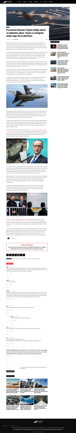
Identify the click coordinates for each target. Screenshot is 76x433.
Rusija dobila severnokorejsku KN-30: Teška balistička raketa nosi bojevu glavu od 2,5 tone (40, 407)
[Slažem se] (7, 273)
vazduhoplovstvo (37, 258)
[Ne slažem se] (11, 273)
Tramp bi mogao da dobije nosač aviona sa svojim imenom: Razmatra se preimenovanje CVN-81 (62, 62)
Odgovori (7, 276)
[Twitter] (3, 426)
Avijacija (11, 5)
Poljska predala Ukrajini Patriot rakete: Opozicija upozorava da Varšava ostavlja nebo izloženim (41, 390)
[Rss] (8, 426)
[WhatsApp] (13, 255)
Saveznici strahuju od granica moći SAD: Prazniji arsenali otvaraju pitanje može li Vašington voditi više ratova (12, 407)
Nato (20, 258)
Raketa (29, 258)
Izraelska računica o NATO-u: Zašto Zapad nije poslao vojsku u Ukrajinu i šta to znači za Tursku (27, 390)
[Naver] (10, 426)
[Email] (15, 255)
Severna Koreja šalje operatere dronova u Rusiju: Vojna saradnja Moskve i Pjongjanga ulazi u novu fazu (63, 55)
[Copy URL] (24, 255)
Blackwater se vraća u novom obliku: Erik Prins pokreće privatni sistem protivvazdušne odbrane (62, 46)
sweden (32, 258)
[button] (72, 2)
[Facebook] (7, 255)
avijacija (13, 258)
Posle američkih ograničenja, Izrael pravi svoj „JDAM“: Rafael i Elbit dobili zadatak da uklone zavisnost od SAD (13, 390)
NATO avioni (25, 258)
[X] (10, 255)
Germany (17, 258)
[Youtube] (15, 426)
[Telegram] (18, 255)
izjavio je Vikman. (24, 66)
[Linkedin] (6, 426)
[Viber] (21, 255)
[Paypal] (19, 426)
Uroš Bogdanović (15, 39)
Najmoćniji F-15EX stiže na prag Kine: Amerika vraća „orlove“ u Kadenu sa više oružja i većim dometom (26, 407)
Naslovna (7, 5)
